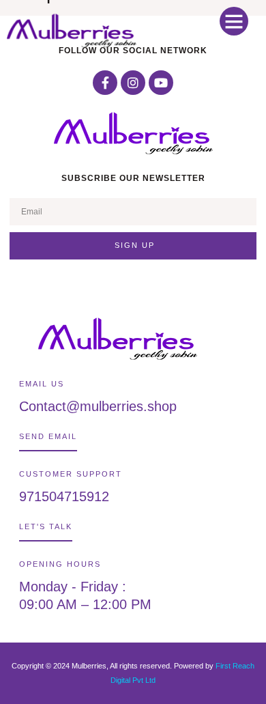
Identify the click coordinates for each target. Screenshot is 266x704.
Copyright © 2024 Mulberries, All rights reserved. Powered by (114, 666)
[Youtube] (161, 82)
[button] (234, 21)
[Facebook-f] (105, 82)
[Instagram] (133, 82)
